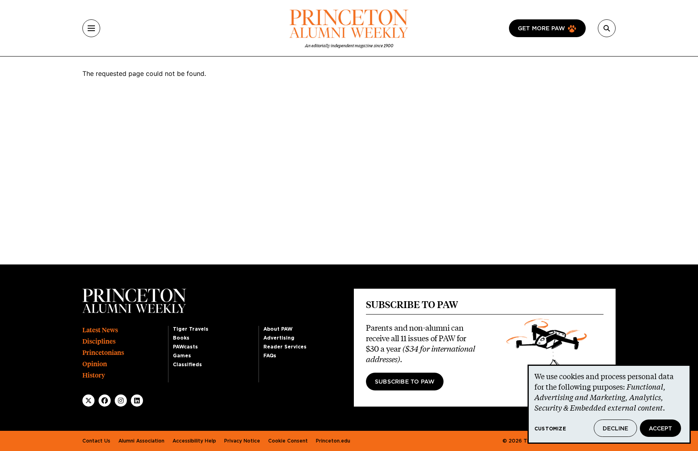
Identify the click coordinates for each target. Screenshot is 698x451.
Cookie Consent (288, 440)
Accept (660, 429)
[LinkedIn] (137, 400)
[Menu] (91, 28)
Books (181, 338)
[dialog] (609, 404)
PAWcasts (185, 346)
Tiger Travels (190, 329)
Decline (615, 429)
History (93, 375)
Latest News (100, 330)
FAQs (269, 355)
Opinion (94, 364)
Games (182, 355)
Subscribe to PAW (405, 382)
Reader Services (285, 346)
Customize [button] (550, 428)
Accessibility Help (194, 440)
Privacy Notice (242, 440)
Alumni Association (141, 440)
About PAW (277, 329)
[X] (88, 400)
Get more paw (541, 28)
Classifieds (187, 364)
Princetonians (103, 353)
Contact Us (96, 440)
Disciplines (99, 341)
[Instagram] (121, 400)
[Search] (607, 28)
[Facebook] (104, 400)
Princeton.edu (333, 440)
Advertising (278, 338)
